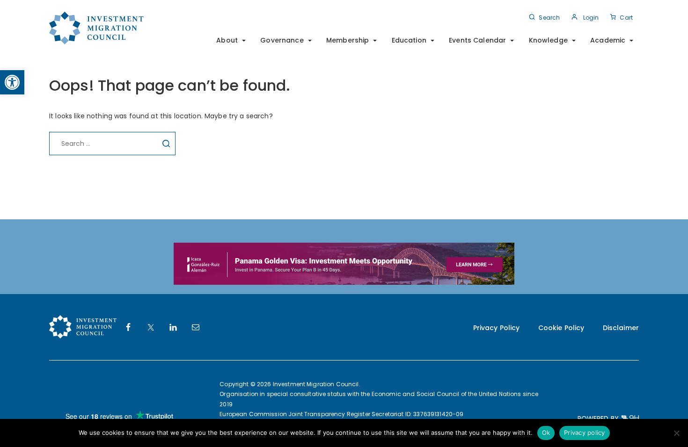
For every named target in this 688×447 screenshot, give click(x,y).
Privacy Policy (496, 327)
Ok (546, 432)
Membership (347, 40)
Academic (607, 40)
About (227, 40)
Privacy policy (584, 432)
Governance (281, 40)
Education (409, 40)
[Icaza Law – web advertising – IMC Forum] (344, 262)
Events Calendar (477, 40)
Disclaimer (621, 327)
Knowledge (548, 40)
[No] (676, 433)
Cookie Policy (561, 327)
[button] (12, 82)
